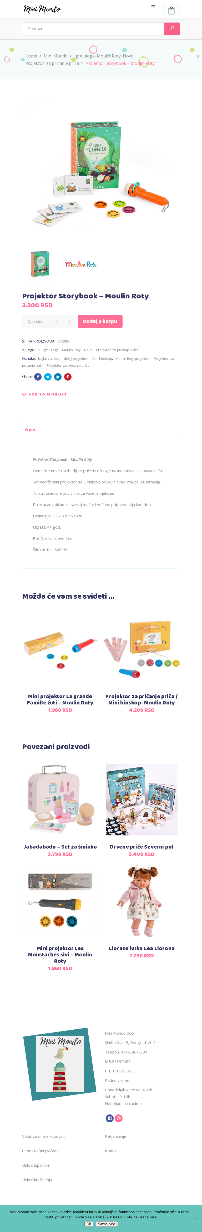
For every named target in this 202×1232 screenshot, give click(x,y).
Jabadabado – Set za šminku (60, 847)
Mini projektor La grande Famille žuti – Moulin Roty (60, 699)
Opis (30, 430)
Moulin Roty (109, 56)
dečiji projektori (76, 358)
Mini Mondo (56, 56)
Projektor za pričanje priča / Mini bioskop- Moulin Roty (141, 699)
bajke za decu (49, 358)
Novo (128, 56)
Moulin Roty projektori (132, 358)
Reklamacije (115, 1136)
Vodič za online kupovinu (43, 1136)
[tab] (30, 430)
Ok (89, 1224)
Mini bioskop (102, 358)
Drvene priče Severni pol (141, 847)
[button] (44, 394)
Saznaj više (107, 1224)
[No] (195, 1218)
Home (31, 56)
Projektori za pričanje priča (52, 63)
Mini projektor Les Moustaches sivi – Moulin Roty (60, 955)
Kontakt (112, 1150)
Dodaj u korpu (100, 321)
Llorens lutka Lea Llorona (142, 948)
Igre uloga (84, 56)
